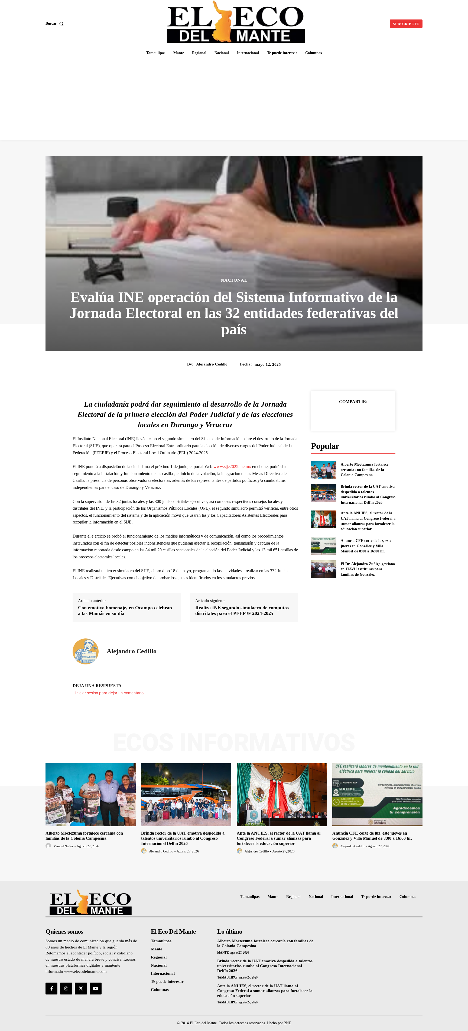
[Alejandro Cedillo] (86, 651)
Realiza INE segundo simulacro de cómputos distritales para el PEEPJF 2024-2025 (242, 610)
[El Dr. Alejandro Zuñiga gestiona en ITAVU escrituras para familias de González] (323, 569)
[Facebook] (334, 415)
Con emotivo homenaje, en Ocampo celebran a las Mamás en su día (125, 610)
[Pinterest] (359, 415)
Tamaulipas (227, 977)
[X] (347, 415)
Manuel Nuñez (63, 846)
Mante (223, 952)
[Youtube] (96, 988)
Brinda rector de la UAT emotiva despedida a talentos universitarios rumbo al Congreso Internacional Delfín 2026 (183, 838)
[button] (56, 23)
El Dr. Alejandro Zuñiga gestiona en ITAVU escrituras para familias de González (368, 569)
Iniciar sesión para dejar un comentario (109, 692)
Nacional (234, 280)
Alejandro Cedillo (211, 364)
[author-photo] (49, 846)
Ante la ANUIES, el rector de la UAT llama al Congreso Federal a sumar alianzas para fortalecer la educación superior (278, 838)
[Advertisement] (234, 99)
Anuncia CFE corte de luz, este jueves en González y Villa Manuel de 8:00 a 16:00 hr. (366, 546)
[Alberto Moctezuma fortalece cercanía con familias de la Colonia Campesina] (323, 470)
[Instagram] (66, 988)
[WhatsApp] (371, 415)
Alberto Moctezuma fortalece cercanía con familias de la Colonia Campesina (364, 469)
